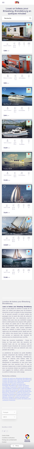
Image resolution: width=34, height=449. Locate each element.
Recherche (7, 18)
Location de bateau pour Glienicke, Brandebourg (16, 380)
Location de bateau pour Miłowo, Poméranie (15, 386)
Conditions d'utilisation (8, 437)
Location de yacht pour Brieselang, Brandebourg (16, 378)
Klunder (5, 39)
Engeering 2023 (8, 71)
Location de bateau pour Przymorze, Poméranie (15, 397)
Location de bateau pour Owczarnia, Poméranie (16, 393)
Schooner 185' (7, 233)
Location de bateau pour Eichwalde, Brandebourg (14, 384)
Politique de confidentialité (9, 440)
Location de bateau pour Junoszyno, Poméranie (16, 399)
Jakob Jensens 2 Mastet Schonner (14, 201)
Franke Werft (7, 169)
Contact (4, 442)
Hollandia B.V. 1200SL (10, 136)
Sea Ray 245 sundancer (11, 104)
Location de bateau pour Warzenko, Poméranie (16, 389)
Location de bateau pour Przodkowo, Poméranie (15, 387)
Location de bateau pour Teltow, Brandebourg (15, 381)
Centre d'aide (5, 435)
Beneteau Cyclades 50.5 (11, 266)
